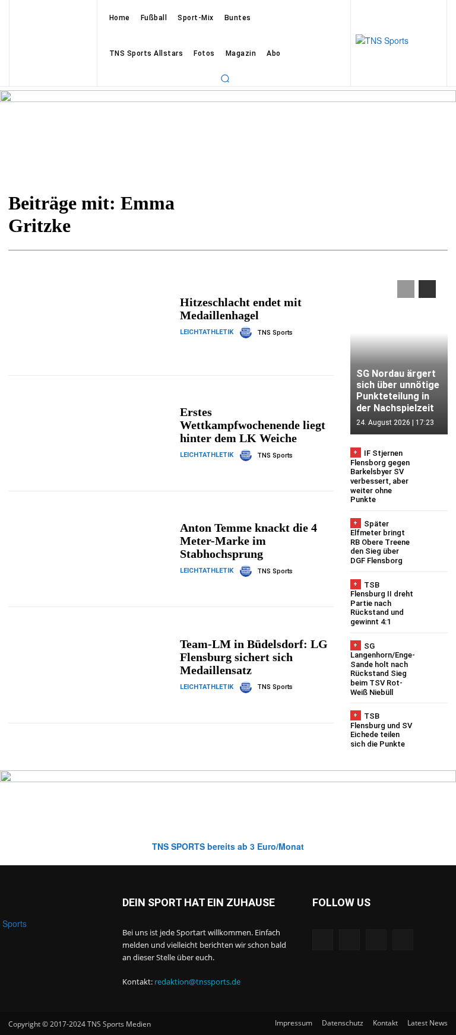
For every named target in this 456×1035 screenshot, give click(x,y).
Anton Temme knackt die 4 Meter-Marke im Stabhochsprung (248, 540)
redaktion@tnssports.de (197, 981)
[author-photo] (247, 332)
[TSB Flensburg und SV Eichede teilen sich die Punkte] (433, 726)
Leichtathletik (206, 332)
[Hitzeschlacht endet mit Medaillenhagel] (89, 317)
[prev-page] (405, 289)
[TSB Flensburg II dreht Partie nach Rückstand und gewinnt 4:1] (433, 594)
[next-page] (427, 289)
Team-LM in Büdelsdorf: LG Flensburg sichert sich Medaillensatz (254, 657)
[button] (225, 78)
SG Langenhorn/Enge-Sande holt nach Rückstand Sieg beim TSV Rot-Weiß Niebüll (382, 669)
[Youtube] (402, 939)
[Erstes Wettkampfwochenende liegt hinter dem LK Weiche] (89, 433)
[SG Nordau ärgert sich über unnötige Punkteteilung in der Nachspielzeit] (399, 351)
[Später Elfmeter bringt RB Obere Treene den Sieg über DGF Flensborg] (433, 533)
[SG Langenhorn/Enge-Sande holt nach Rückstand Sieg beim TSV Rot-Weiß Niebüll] (434, 656)
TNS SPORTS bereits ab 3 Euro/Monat (228, 846)
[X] (376, 939)
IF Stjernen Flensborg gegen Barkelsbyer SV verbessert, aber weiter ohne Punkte (380, 476)
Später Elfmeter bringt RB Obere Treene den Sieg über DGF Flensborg (380, 542)
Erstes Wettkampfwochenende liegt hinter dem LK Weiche (252, 425)
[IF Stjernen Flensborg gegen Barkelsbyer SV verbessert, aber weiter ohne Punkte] (433, 463)
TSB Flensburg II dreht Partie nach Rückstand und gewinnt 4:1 (381, 603)
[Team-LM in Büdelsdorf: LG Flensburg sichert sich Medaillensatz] (89, 664)
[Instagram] (349, 939)
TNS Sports (275, 332)
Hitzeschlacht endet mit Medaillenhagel (241, 309)
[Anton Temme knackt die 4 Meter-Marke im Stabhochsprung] (89, 549)
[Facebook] (322, 939)
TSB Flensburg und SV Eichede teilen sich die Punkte (381, 730)
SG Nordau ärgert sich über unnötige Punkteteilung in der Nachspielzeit (397, 391)
